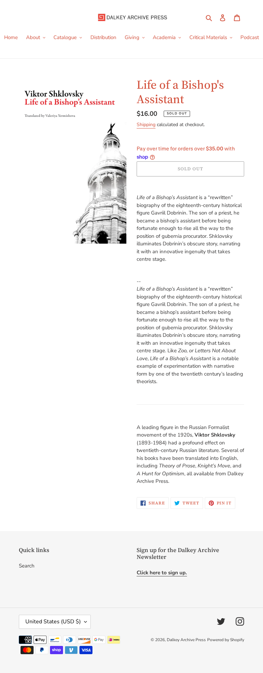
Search (27, 565)
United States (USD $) (53, 621)
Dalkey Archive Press (186, 640)
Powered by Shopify (225, 640)
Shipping (146, 124)
